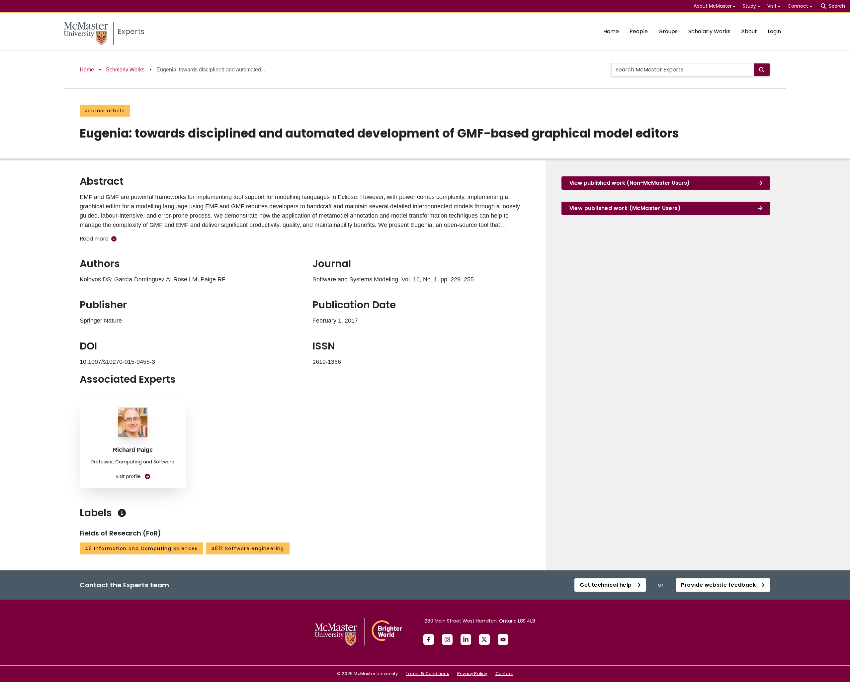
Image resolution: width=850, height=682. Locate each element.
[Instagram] (447, 639)
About (749, 31)
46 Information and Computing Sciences (141, 548)
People (639, 31)
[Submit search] (762, 69)
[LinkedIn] (466, 639)
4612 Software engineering (247, 548)
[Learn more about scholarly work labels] (122, 513)
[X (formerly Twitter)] (484, 639)
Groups (668, 31)
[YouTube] (503, 639)
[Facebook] (428, 639)
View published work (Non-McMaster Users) (629, 183)
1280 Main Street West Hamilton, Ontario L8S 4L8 (479, 621)
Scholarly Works (709, 31)
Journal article (105, 110)
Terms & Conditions (427, 673)
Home (611, 31)
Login (774, 31)
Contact (504, 673)
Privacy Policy (472, 673)
